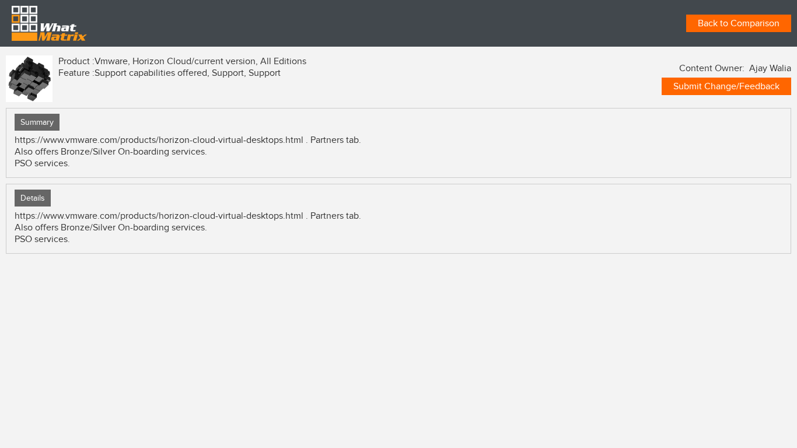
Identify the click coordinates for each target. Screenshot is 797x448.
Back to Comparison (738, 23)
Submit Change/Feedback (726, 86)
